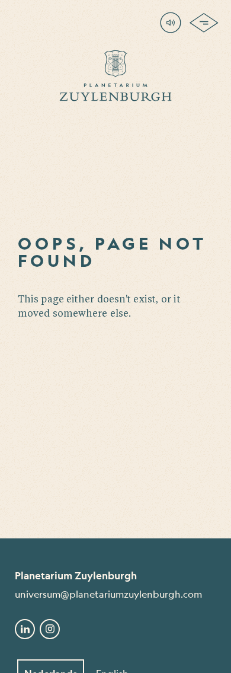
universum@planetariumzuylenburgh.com (108, 594)
